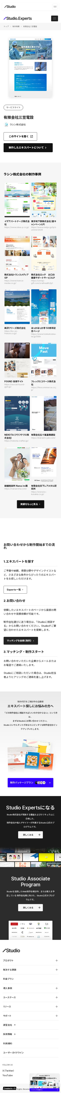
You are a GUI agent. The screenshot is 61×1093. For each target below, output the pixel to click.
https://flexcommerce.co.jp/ (43, 388)
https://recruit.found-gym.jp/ (14, 385)
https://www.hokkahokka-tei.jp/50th (43, 335)
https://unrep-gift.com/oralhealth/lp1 (42, 282)
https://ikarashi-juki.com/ (43, 438)
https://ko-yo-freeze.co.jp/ (11, 332)
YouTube (8, 1075)
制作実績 (16, 26)
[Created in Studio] (9, 1088)
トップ (6, 26)
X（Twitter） (8, 1070)
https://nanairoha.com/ (15, 489)
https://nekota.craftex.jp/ (16, 441)
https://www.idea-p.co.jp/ (16, 227)
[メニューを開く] (55, 6)
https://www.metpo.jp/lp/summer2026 (43, 228)
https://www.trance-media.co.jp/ (14, 282)
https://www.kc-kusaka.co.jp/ (39, 493)
